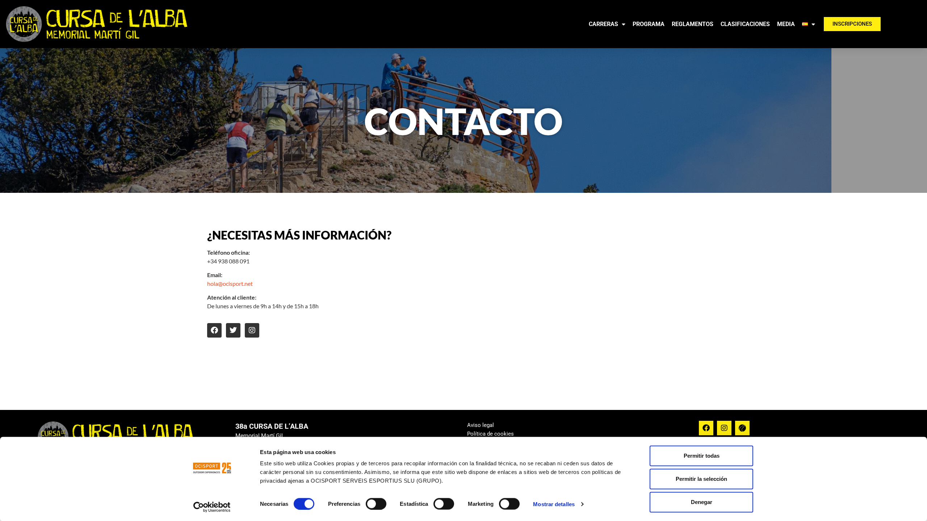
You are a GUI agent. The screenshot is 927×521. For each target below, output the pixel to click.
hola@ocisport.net (230, 283)
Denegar (701, 502)
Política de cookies (490, 434)
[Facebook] (214, 330)
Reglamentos (692, 24)
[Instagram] (252, 330)
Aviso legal (480, 425)
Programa (648, 24)
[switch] (376, 503)
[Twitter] (233, 330)
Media (786, 24)
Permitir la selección (701, 479)
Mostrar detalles (554, 504)
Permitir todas (702, 456)
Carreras (603, 24)
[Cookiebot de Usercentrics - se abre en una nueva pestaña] (212, 506)
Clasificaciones (745, 24)
